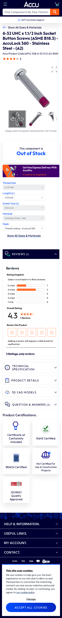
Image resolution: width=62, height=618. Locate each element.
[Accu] (31, 4)
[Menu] (5, 4)
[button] (54, 69)
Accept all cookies (31, 607)
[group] (31, 87)
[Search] (54, 12)
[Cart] (57, 4)
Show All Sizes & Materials (24, 27)
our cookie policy (25, 592)
